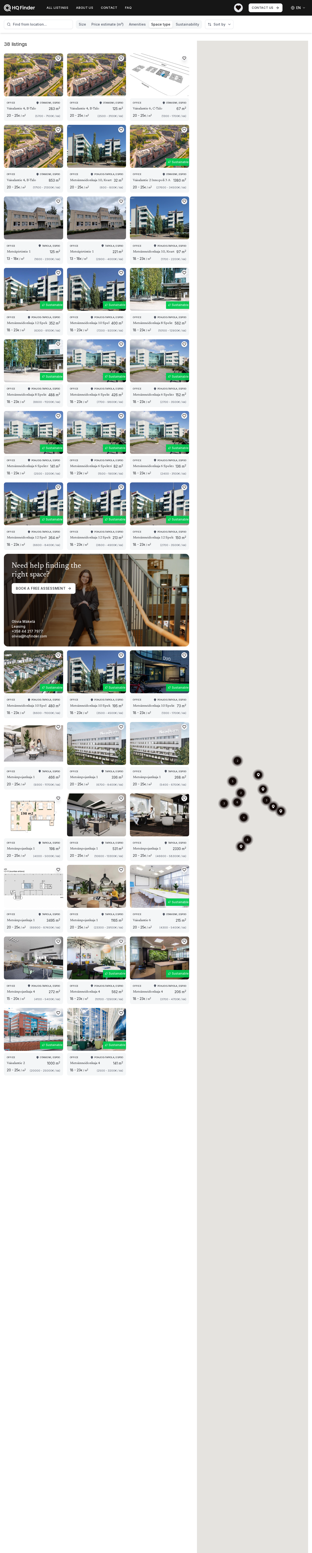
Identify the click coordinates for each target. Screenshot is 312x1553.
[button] (273, 806)
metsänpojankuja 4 (21, 992)
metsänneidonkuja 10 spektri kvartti (89, 323)
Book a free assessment (41, 588)
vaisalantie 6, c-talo (147, 108)
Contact (109, 8)
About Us (84, 8)
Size (82, 24)
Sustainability (187, 24)
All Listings (57, 8)
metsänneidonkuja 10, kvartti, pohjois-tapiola (91, 180)
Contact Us (262, 8)
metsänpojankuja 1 (21, 777)
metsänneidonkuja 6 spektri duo (90, 395)
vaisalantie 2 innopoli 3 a (151, 180)
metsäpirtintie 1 (19, 252)
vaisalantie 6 (142, 920)
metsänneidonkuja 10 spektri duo (154, 706)
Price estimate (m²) (107, 24)
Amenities (137, 24)
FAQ (128, 8)
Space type (160, 24)
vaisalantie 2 (16, 1063)
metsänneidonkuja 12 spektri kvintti (27, 323)
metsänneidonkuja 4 (85, 992)
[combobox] (38, 24)
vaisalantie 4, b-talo (21, 108)
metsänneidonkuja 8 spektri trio (153, 323)
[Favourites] (238, 7)
